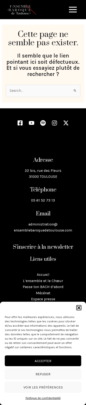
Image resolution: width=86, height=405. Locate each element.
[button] (78, 307)
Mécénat (43, 293)
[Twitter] (66, 123)
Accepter (43, 361)
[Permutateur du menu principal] (72, 9)
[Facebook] (20, 123)
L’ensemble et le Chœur (43, 281)
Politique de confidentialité (43, 398)
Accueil (43, 274)
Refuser (43, 374)
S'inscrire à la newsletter (43, 247)
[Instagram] (54, 123)
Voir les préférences (43, 387)
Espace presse (43, 299)
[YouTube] (31, 123)
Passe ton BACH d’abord (43, 287)
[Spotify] (43, 123)
